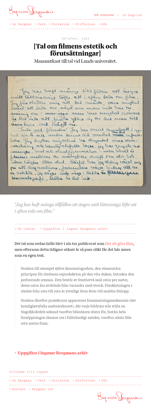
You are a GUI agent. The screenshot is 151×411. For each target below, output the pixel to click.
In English (132, 15)
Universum (60, 24)
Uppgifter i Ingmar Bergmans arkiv (75, 229)
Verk (42, 24)
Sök (104, 24)
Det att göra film (119, 243)
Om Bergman (22, 24)
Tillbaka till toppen (28, 372)
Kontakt (19, 389)
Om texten (26, 229)
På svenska (104, 15)
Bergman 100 (42, 389)
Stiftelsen (85, 24)
